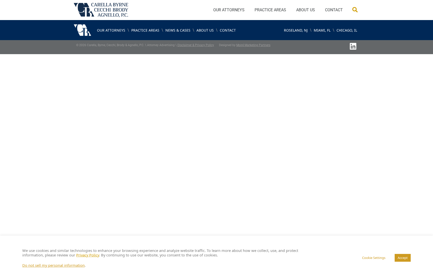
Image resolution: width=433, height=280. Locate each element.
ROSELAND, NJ (296, 30)
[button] (355, 10)
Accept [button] (403, 257)
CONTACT (334, 10)
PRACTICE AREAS (270, 10)
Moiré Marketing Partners (253, 45)
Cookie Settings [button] (373, 257)
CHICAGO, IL (347, 30)
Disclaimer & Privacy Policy (195, 45)
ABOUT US (305, 10)
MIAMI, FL (322, 30)
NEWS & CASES (177, 30)
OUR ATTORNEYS (229, 10)
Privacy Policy (87, 254)
